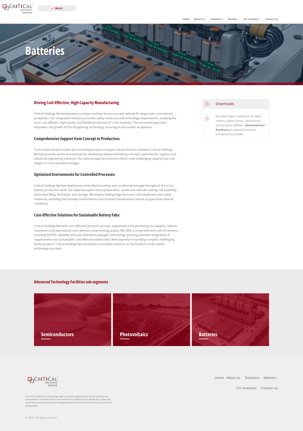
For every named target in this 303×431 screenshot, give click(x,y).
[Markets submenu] (239, 19)
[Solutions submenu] (223, 19)
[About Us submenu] (206, 19)
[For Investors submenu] (260, 19)
